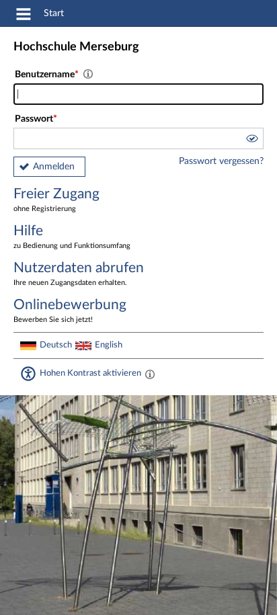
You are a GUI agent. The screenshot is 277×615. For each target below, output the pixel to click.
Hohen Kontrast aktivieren (90, 373)
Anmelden (54, 166)
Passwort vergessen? (221, 161)
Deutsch (56, 345)
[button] (251, 140)
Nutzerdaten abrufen (78, 273)
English (108, 345)
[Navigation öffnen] (23, 16)
